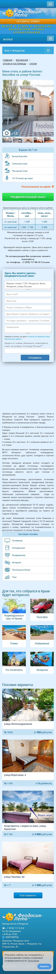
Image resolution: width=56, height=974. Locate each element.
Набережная (42, 636)
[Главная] (22, 916)
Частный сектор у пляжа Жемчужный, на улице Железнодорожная (28, 712)
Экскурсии (42, 663)
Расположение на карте (36, 186)
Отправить (35, 357)
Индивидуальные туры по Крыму (14, 610)
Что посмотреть (14, 663)
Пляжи (14, 636)
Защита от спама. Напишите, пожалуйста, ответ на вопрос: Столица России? (26, 344)
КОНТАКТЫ (12, 937)
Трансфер (42, 610)
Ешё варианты (28, 895)
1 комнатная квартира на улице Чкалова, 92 (28, 865)
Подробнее (33, 960)
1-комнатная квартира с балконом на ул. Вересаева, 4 (28, 763)
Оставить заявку (28, 21)
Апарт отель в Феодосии (28, 814)
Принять (44, 966)
